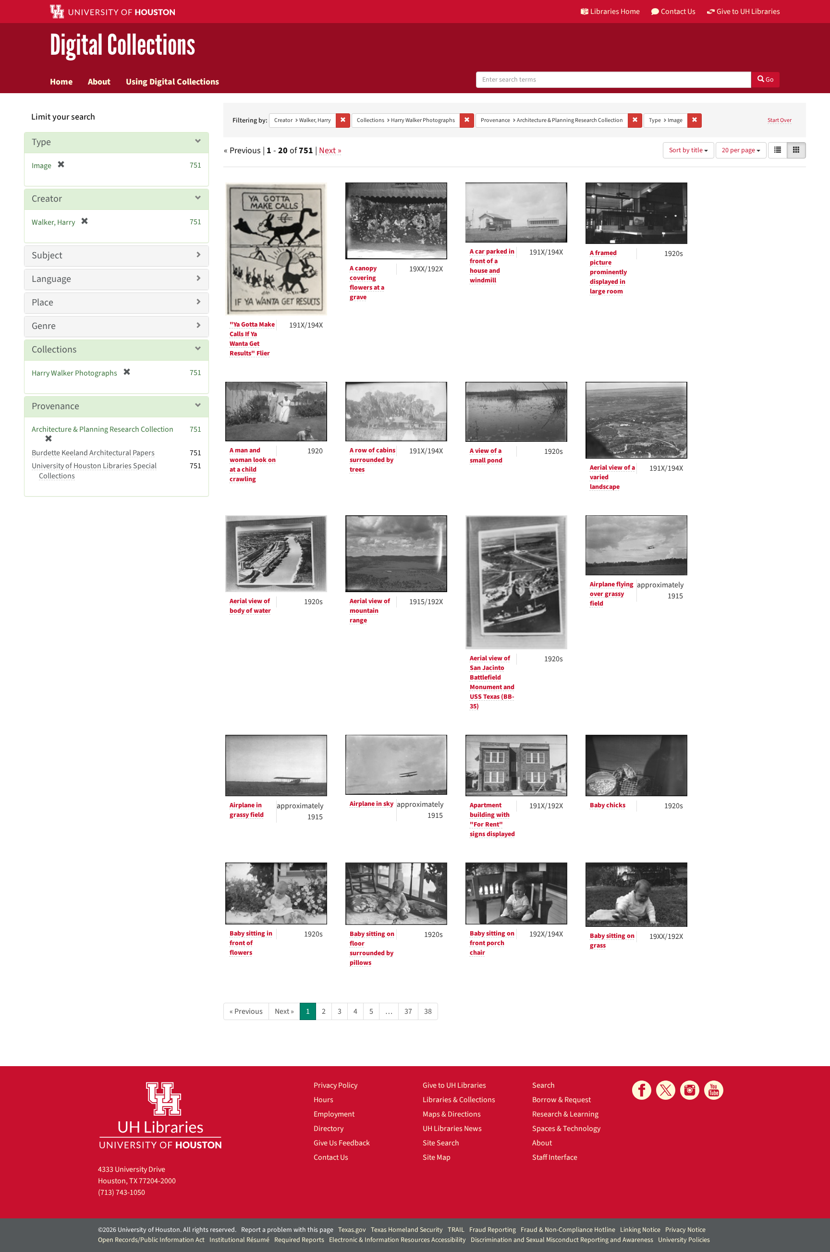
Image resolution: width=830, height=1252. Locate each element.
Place (42, 302)
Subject (47, 255)
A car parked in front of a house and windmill (492, 266)
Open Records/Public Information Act (151, 1240)
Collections (54, 349)
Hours (323, 1099)
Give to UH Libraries (454, 1085)
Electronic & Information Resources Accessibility (397, 1240)
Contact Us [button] (678, 11)
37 (408, 1011)
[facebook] (641, 1090)
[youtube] (713, 1090)
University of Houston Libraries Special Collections (94, 471)
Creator (47, 199)
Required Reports (299, 1240)
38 (428, 1011)
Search (543, 1085)
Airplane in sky (371, 804)
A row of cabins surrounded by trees (372, 460)
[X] (665, 1090)
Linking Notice (640, 1230)
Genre (44, 326)
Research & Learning (565, 1114)
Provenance (55, 406)
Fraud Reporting (492, 1230)
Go (769, 80)
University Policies (684, 1240)
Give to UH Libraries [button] (748, 11)
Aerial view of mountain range (370, 610)
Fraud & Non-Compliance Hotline (568, 1230)
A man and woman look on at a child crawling (253, 465)
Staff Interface (554, 1157)
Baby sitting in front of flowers (251, 943)
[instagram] (689, 1090)
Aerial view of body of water (250, 606)
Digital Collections (122, 45)
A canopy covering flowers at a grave (367, 283)
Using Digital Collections (172, 81)
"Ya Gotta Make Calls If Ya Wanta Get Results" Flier (252, 339)
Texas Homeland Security (407, 1230)
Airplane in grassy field (247, 810)
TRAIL (456, 1230)
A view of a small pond (486, 455)
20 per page (739, 150)
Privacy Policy (335, 1085)
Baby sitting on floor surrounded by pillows (372, 948)
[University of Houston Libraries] (160, 1115)
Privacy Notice (685, 1230)
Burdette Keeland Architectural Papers (93, 453)
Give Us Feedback (342, 1143)
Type (41, 142)
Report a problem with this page (287, 1230)
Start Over (780, 120)
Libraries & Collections (459, 1099)
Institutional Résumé (239, 1240)
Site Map (437, 1157)
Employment (334, 1114)
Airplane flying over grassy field (612, 594)
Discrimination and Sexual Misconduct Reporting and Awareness (562, 1240)
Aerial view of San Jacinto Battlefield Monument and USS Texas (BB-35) (492, 682)
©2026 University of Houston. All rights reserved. (167, 1230)
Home (61, 81)
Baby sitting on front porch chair (492, 943)
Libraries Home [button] (615, 11)
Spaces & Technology (566, 1128)
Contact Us (331, 1157)
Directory (328, 1128)
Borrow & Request (561, 1099)
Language (51, 279)
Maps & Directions (452, 1114)
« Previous (246, 1011)
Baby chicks (607, 805)
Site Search (441, 1143)
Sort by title (686, 150)
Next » (330, 151)
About (99, 81)
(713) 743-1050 (121, 1192)
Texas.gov (352, 1230)
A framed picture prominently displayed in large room (608, 272)
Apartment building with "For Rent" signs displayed (492, 820)
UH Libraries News (452, 1128)
